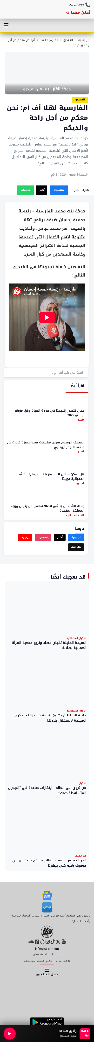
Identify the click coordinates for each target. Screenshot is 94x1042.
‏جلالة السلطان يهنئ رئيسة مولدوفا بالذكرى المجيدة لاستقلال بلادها (50, 718)
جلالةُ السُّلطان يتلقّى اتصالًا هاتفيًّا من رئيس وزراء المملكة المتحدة (48, 508)
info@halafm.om (47, 949)
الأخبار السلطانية (75, 515)
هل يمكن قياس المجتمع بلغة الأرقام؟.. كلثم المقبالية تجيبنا (52, 476)
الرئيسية (83, 40)
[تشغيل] (10, 1034)
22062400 (76, 5)
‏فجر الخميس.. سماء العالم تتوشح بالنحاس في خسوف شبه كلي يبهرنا (49, 863)
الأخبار (81, 419)
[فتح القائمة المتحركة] (6, 25)
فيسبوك (59, 189)
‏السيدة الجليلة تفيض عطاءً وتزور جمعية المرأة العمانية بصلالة (49, 645)
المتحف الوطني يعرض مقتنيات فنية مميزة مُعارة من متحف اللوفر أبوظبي (46, 444)
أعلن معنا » (78, 13)
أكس (42, 189)
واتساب (25, 189)
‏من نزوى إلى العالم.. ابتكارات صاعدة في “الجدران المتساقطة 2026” (47, 790)
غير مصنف (80, 855)
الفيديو (68, 40)
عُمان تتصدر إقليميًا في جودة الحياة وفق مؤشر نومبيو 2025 (50, 413)
